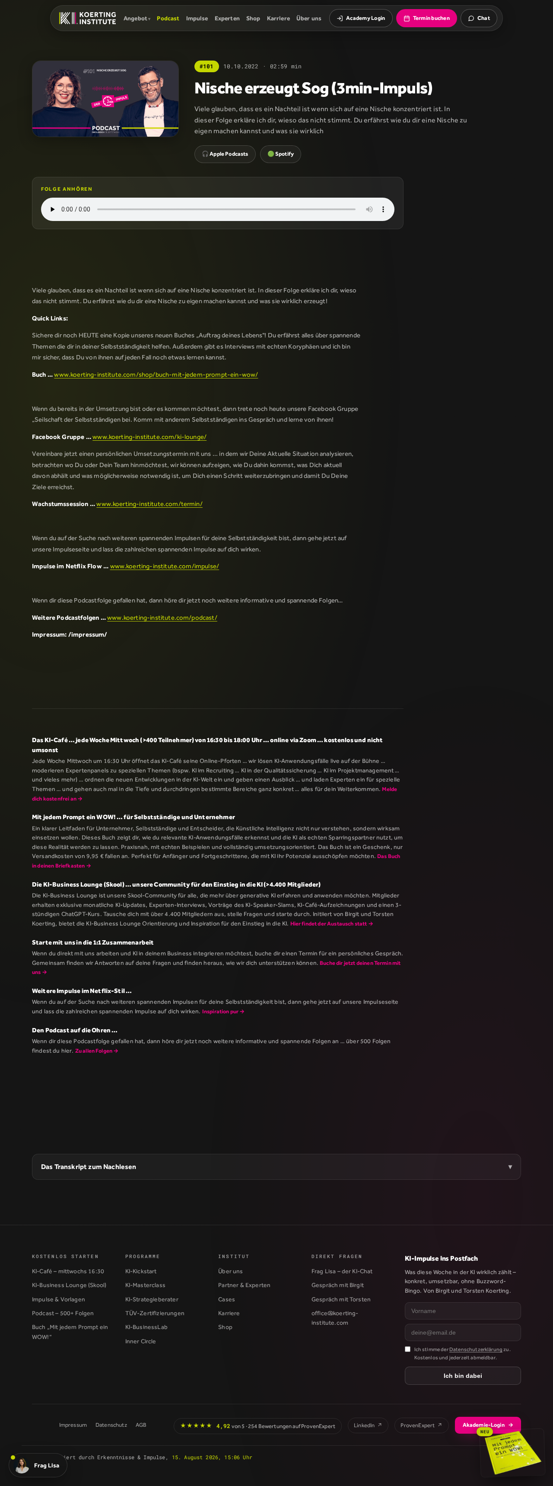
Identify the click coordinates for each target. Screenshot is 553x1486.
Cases (226, 1299)
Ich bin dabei (463, 1375)
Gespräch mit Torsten (341, 1299)
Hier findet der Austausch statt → (331, 923)
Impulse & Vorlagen (58, 1299)
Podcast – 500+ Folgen (63, 1313)
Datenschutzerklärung (475, 1349)
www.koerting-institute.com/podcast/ (162, 617)
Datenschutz (111, 1425)
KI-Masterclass (145, 1284)
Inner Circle (140, 1341)
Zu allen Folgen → (97, 1050)
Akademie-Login (488, 1425)
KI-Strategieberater (151, 1299)
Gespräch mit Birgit (337, 1284)
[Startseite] (87, 18)
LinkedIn (368, 1425)
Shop (253, 18)
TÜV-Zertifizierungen (154, 1313)
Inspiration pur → (223, 1011)
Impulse (197, 18)
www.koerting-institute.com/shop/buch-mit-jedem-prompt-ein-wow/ (156, 374)
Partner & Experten (244, 1284)
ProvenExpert (421, 1425)
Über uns (308, 18)
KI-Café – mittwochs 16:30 (68, 1271)
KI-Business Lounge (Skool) (69, 1284)
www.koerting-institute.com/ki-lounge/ (149, 436)
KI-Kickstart (141, 1271)
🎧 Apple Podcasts (225, 154)
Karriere (278, 18)
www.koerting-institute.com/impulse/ (164, 566)
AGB (141, 1425)
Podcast (168, 18)
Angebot (135, 18)
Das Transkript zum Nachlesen (88, 1167)
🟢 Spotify (280, 154)
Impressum (73, 1425)
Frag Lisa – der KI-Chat (342, 1271)
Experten (227, 18)
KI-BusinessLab (146, 1326)
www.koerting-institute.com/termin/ (149, 503)
